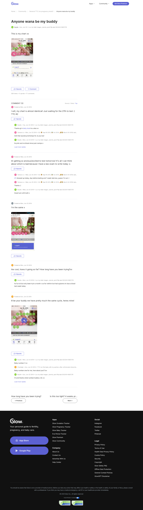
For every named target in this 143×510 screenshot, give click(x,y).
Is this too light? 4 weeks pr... (63, 396)
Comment (33, 89)
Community (22, 11)
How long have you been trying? (26, 396)
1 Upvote (18, 119)
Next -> (70, 400)
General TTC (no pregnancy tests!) (41, 11)
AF (15, 178)
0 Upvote (18, 89)
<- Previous (18, 400)
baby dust (26, 128)
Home (13, 11)
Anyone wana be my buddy (65, 11)
